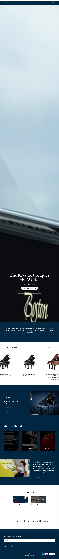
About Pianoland (29, 335)
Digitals (7, 411)
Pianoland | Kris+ (17, 505)
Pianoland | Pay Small (37, 505)
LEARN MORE (38, 477)
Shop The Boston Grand (29, 288)
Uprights (8, 407)
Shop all (51, 347)
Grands (7, 397)
